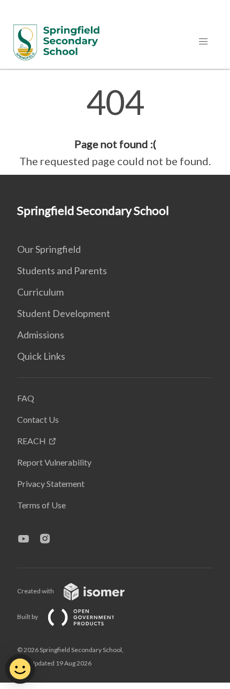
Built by (28, 617)
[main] (115, 127)
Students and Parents (62, 270)
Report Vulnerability (54, 462)
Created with (36, 591)
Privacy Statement (51, 483)
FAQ (25, 398)
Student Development (63, 313)
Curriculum (40, 292)
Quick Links (41, 356)
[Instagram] (49, 539)
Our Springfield (49, 249)
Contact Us (38, 419)
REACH (31, 441)
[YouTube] (28, 539)
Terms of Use (41, 505)
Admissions (40, 334)
